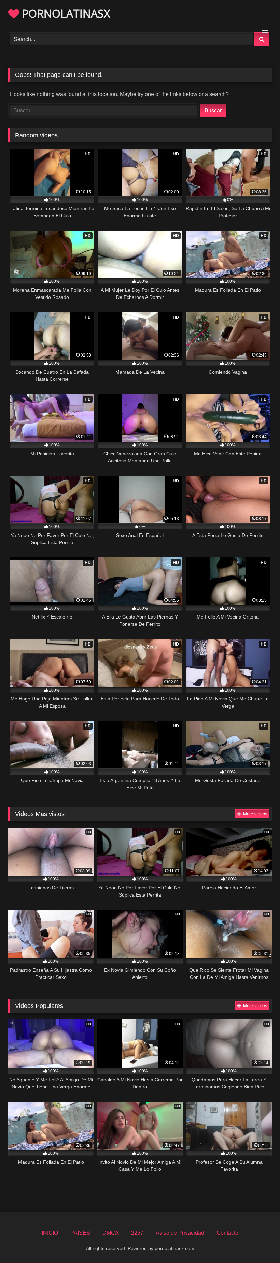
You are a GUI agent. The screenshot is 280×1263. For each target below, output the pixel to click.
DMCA (110, 1233)
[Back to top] (258, 1242)
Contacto (227, 1233)
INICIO (50, 1233)
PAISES (80, 1233)
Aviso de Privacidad (180, 1233)
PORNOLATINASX (64, 13)
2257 (137, 1233)
